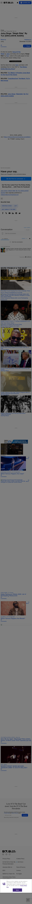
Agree (17, 890)
